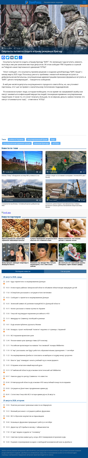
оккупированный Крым (37, 139)
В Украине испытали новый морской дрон (44, 365)
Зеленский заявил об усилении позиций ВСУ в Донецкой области (44, 303)
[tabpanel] (44, 359)
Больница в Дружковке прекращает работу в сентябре (44, 422)
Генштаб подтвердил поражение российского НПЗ (44, 313)
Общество (84, 5)
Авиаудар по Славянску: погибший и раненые (44, 319)
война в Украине (16, 139)
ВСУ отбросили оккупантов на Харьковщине (44, 416)
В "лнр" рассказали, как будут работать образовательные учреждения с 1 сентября (44, 350)
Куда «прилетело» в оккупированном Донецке (44, 282)
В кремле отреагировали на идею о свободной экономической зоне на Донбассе (44, 442)
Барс (53, 139)
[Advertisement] (44, 118)
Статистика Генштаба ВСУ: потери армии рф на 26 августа (44, 395)
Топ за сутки (65, 271)
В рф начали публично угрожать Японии (44, 324)
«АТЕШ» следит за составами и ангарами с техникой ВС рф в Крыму (66, 164)
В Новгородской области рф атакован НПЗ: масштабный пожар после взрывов (44, 383)
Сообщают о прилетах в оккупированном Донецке (44, 298)
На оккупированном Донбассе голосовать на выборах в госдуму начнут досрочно (44, 355)
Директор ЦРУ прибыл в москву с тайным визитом (44, 427)
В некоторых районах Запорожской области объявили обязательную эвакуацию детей (44, 287)
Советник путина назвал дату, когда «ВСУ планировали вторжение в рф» (44, 437)
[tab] (23, 271)
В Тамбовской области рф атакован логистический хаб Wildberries (44, 371)
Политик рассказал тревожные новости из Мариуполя (44, 405)
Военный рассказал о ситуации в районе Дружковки (44, 411)
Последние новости (22, 271)
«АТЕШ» (55, 143)
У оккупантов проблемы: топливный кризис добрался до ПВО (22, 194)
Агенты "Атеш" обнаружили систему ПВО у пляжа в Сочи (22, 164)
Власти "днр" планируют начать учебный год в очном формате (44, 360)
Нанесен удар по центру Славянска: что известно (44, 377)
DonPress (35, 2)
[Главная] (26, 2)
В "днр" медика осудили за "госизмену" (44, 432)
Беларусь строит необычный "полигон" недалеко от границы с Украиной (44, 330)
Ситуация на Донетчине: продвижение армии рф (44, 389)
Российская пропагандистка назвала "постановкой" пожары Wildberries (44, 345)
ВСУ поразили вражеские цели (44, 335)
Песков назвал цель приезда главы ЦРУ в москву (44, 340)
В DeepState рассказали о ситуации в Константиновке (44, 292)
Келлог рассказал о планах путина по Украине (44, 308)
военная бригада (41, 143)
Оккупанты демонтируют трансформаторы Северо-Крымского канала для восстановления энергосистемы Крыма (66, 194)
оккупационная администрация (16, 143)
